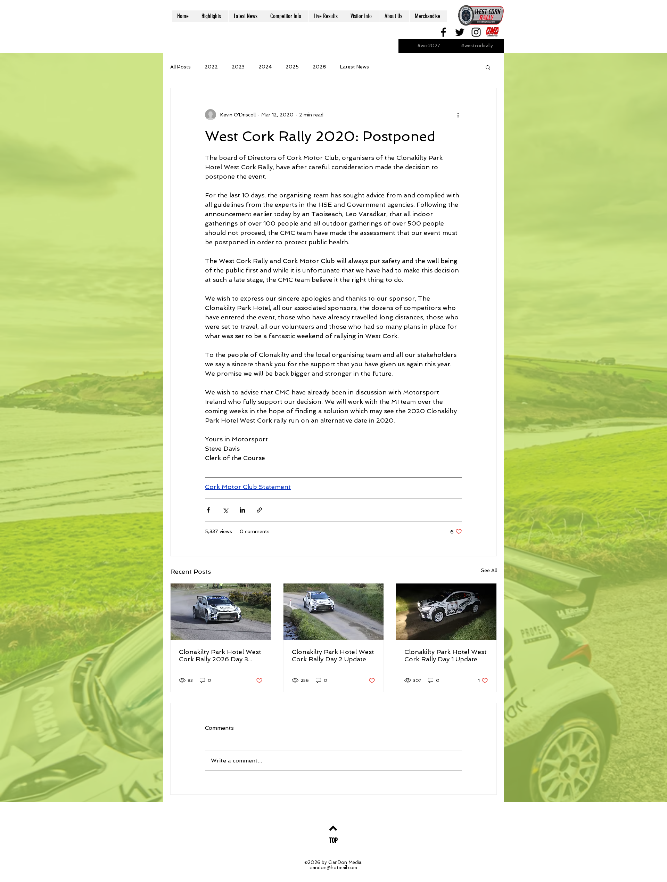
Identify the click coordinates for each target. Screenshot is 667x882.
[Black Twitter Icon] (460, 32)
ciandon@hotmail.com (333, 867)
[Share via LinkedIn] (242, 510)
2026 (319, 67)
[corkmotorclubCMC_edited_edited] (492, 32)
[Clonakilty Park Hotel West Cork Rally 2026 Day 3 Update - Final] (221, 611)
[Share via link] (259, 510)
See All (489, 570)
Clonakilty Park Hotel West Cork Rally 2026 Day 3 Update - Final (220, 655)
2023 (238, 67)
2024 (265, 67)
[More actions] (458, 115)
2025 (292, 67)
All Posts (180, 67)
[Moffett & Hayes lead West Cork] (446, 611)
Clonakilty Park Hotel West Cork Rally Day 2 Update (333, 655)
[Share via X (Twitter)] (225, 510)
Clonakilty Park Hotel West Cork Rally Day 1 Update (445, 655)
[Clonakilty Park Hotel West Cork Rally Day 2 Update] (333, 611)
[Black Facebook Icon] (443, 32)
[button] (488, 67)
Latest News (354, 67)
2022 (211, 67)
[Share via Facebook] (208, 510)
